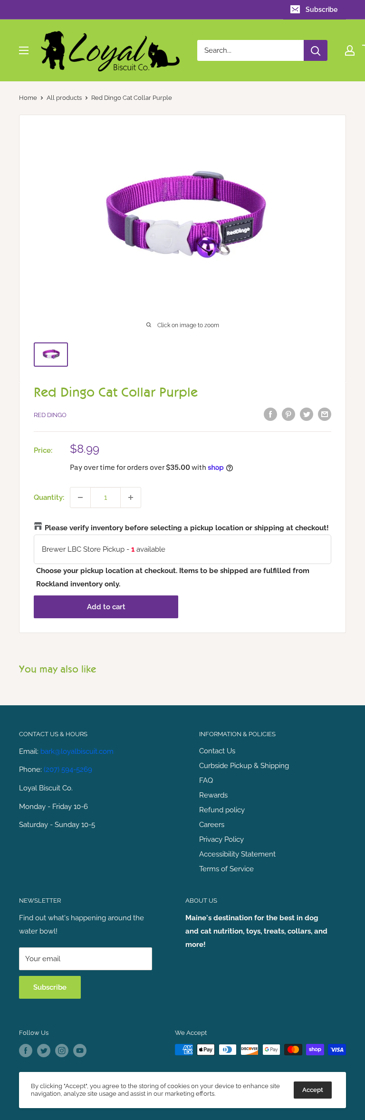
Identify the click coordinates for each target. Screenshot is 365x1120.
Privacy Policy (221, 839)
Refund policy (222, 810)
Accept (312, 1089)
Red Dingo (50, 415)
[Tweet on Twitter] (306, 414)
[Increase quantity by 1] (131, 497)
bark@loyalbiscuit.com (77, 751)
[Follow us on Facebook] (25, 1050)
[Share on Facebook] (270, 414)
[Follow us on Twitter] (43, 1050)
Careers (211, 824)
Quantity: (49, 497)
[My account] (350, 50)
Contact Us (217, 751)
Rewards (213, 795)
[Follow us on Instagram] (61, 1050)
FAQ (206, 780)
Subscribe (321, 9)
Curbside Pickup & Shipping (244, 765)
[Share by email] (324, 414)
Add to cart (106, 607)
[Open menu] (24, 50)
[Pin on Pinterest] (288, 414)
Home (28, 97)
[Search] (315, 50)
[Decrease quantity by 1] (80, 497)
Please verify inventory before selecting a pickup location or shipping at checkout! (187, 528)
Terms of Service (226, 869)
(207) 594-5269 (68, 769)
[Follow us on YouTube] (79, 1050)
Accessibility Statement (237, 854)
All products (64, 97)
